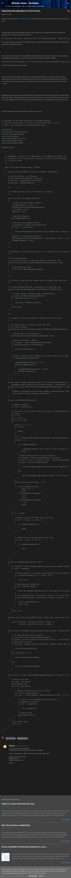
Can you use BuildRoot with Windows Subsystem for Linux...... (24, 847)
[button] (68, 11)
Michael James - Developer (25, 3)
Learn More (32, 876)
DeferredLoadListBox (25, 19)
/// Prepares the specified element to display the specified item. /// (31, 319)
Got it (41, 876)
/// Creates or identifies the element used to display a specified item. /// (34, 281)
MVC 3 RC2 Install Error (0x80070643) (15, 825)
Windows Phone (22, 738)
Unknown (12, 746)
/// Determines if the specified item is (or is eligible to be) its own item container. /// (35, 253)
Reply (11, 763)
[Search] (68, 4)
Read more (65, 819)
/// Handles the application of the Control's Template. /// (27, 193)
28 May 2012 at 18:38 (21, 746)
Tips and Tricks (10, 738)
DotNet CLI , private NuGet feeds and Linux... (18, 804)
